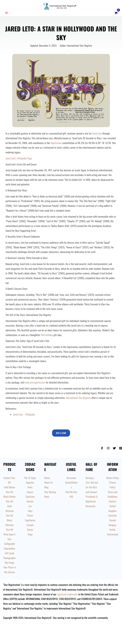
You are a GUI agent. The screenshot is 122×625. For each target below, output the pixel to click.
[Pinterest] (120, 448)
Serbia (112, 529)
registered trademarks (67, 594)
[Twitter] (114, 448)
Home (47, 478)
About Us (48, 482)
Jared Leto (97, 133)
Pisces (30, 515)
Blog (46, 487)
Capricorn (30, 496)
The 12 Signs (30, 478)
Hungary (112, 525)
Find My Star (71, 492)
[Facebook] (102, 448)
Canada (112, 520)
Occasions (71, 478)
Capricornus (56, 143)
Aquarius (30, 482)
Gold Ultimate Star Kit (9, 510)
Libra (30, 511)
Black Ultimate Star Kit (9, 524)
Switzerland (112, 534)
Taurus (30, 529)
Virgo (30, 534)
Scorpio (30, 525)
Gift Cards (9, 553)
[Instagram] (108, 448)
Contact (112, 501)
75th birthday (47, 335)
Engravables (9, 548)
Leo (30, 506)
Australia (112, 515)
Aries (30, 487)
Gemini (30, 501)
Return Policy (112, 478)
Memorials (90, 506)
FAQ (71, 496)
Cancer (30, 492)
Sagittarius (30, 520)
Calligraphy (9, 544)
